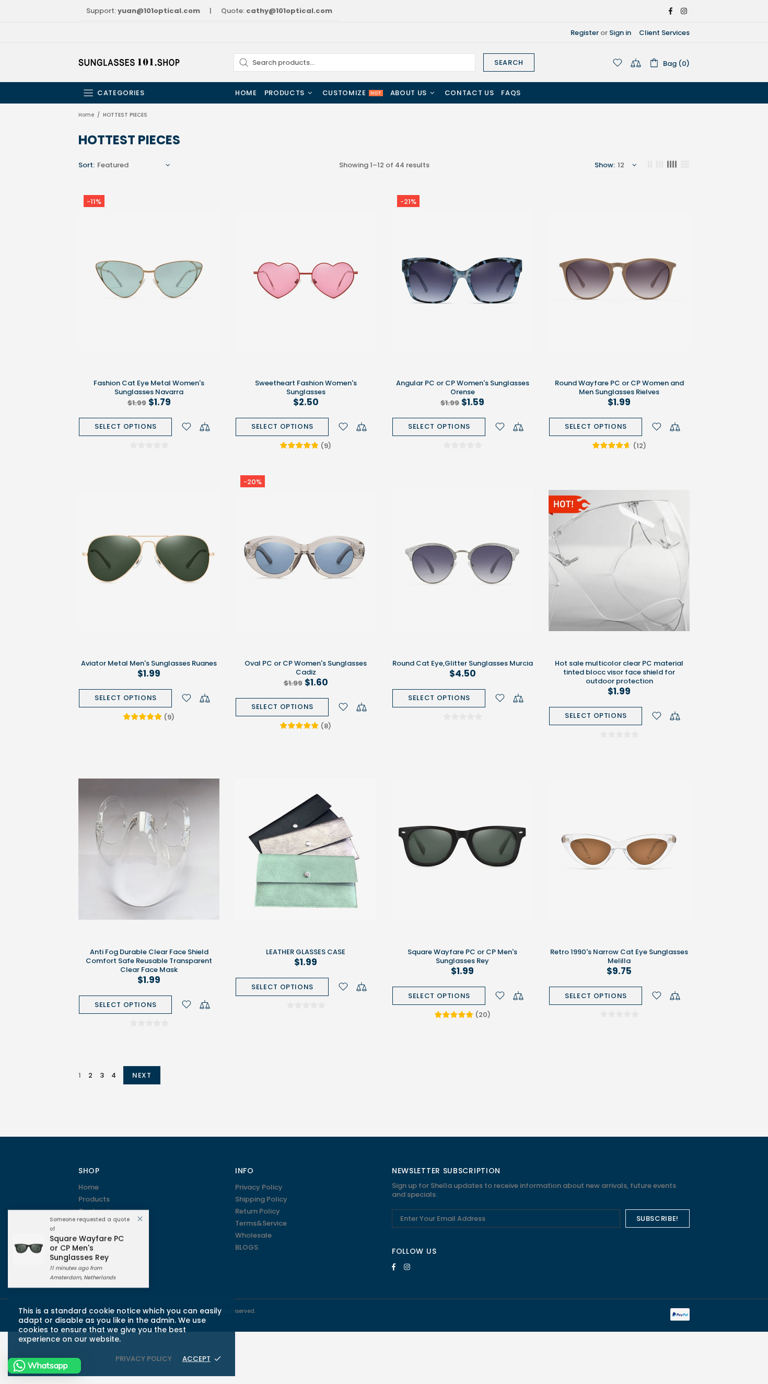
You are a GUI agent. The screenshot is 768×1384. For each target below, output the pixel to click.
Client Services (664, 32)
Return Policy (257, 1211)
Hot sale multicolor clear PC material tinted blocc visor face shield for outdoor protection (619, 672)
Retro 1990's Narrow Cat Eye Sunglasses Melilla (619, 956)
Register (585, 32)
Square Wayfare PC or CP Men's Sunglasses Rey (462, 956)
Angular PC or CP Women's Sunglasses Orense (462, 387)
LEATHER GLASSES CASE (305, 951)
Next (142, 1075)
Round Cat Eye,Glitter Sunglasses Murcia (462, 663)
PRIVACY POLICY (143, 1358)
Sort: (86, 165)
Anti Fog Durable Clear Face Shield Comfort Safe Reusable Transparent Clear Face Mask (149, 960)
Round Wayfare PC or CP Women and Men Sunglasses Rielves (619, 387)
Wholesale (253, 1235)
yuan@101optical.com (159, 11)
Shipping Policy (261, 1199)
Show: (605, 165)
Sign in (620, 32)
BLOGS (246, 1247)
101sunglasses (130, 62)
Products (94, 1199)
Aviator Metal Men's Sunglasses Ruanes (149, 663)
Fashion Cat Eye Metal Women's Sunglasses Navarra (149, 387)
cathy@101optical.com (289, 11)
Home (86, 115)
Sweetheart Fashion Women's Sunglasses (306, 387)
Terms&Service (261, 1223)
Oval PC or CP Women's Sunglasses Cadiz (306, 668)
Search (508, 62)
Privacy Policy (259, 1187)
